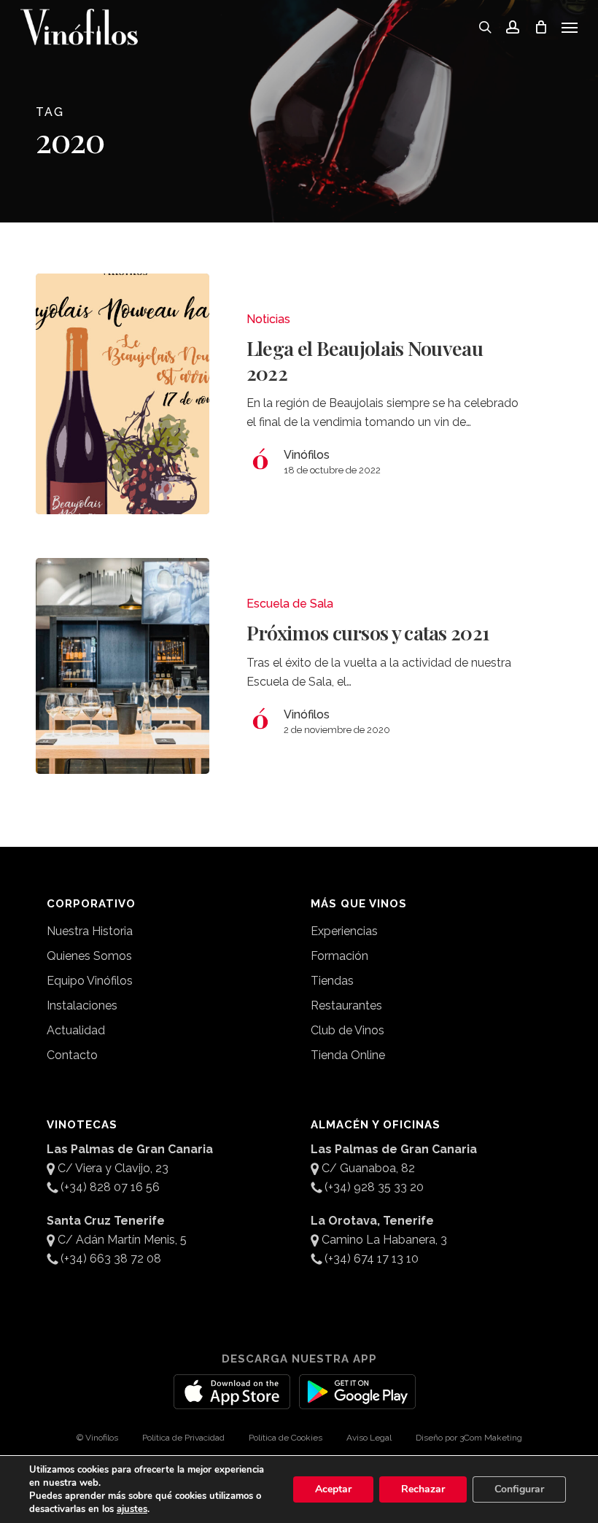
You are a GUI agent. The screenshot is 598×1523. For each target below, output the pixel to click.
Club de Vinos (347, 1030)
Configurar (519, 1489)
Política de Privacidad (183, 1438)
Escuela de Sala (289, 604)
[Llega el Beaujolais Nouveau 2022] (122, 394)
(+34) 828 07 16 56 (110, 1187)
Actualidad (76, 1030)
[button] (570, 27)
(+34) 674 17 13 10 (372, 1259)
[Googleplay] (357, 1400)
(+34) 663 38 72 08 (111, 1259)
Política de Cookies (285, 1438)
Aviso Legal (369, 1438)
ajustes (132, 1509)
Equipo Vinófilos (90, 981)
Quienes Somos (89, 956)
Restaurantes (346, 1005)
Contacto (72, 1055)
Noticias (268, 319)
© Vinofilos (97, 1438)
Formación (339, 956)
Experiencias (344, 931)
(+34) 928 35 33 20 (374, 1187)
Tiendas (332, 981)
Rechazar (423, 1489)
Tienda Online (348, 1055)
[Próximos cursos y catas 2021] (122, 666)
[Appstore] (232, 1400)
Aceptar (333, 1489)
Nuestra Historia (90, 931)
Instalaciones (82, 1005)
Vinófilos (307, 455)
